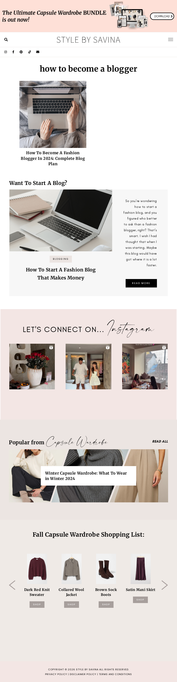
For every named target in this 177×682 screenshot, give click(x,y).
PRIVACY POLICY (56, 674)
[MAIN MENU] (170, 39)
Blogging (61, 259)
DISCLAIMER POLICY (83, 674)
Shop (37, 604)
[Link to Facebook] (13, 52)
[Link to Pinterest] (21, 52)
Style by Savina (88, 39)
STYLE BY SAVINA (87, 669)
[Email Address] (38, 52)
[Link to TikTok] (29, 52)
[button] (32, 366)
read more (141, 283)
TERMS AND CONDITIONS (115, 674)
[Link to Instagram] (5, 52)
